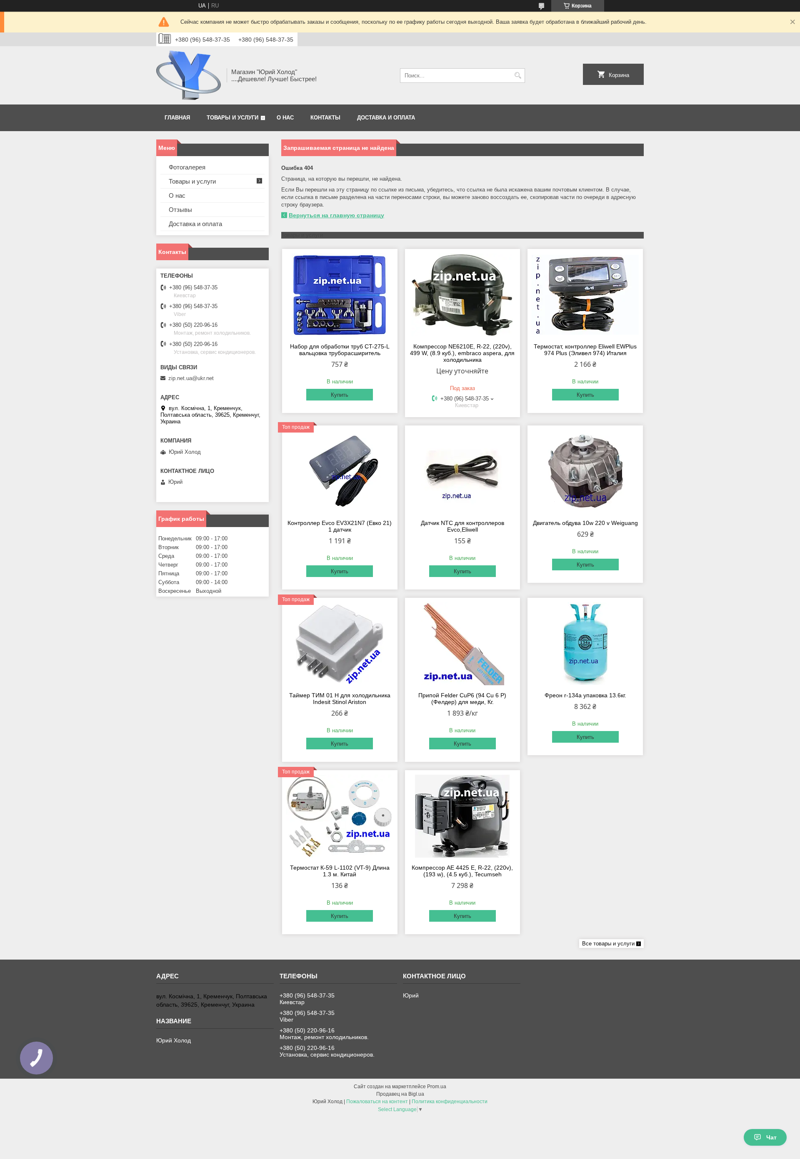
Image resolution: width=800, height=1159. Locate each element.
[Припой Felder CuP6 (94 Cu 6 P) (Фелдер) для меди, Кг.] (462, 643)
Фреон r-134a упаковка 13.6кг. (585, 695)
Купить (339, 395)
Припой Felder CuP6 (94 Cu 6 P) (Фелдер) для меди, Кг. (462, 698)
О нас (285, 117)
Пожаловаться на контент (377, 1101)
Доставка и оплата (386, 117)
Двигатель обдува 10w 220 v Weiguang (585, 523)
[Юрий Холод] (188, 75)
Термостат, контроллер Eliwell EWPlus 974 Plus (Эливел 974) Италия (585, 349)
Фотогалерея (187, 167)
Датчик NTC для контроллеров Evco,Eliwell (462, 526)
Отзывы (180, 209)
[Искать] (517, 75)
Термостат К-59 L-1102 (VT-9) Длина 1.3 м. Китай (340, 871)
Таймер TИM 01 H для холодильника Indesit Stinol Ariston (339, 698)
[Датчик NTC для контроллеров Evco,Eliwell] (462, 471)
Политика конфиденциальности (450, 1101)
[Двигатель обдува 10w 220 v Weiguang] (585, 471)
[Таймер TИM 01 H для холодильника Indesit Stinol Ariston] (339, 643)
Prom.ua (436, 1086)
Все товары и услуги (608, 943)
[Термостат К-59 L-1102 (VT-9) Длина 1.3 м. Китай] (339, 816)
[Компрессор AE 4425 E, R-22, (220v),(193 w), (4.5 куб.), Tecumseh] (462, 816)
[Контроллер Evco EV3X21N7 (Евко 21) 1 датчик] (339, 471)
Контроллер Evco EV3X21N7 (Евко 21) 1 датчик (340, 526)
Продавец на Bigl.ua (400, 1094)
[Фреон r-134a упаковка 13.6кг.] (585, 643)
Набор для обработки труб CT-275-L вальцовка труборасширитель (340, 349)
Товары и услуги (232, 117)
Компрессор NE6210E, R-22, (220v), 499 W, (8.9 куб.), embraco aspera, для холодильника (462, 353)
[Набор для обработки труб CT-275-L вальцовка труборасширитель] (339, 294)
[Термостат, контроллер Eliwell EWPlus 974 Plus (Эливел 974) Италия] (585, 294)
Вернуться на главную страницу (336, 215)
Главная (177, 117)
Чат (771, 1137)
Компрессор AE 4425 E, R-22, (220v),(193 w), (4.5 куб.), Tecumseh (462, 871)
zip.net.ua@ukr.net (191, 378)
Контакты (325, 117)
